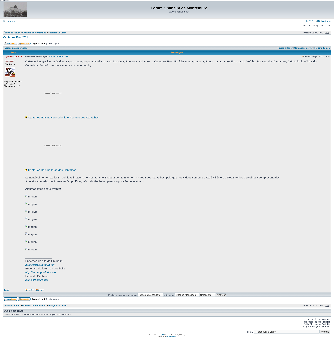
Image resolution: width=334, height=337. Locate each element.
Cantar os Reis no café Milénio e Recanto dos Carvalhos (63, 117)
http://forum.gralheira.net (40, 272)
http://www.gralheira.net (40, 264)
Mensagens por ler (303, 48)
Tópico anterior (285, 48)
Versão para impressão (16, 48)
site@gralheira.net (36, 279)
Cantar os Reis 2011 (15, 37)
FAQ (310, 21)
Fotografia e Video (57, 33)
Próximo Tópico (322, 48)
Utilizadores (324, 21)
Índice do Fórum (12, 33)
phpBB (162, 335)
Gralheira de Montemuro (34, 33)
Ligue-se (10, 21)
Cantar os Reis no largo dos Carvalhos (52, 169)
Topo (6, 290)
